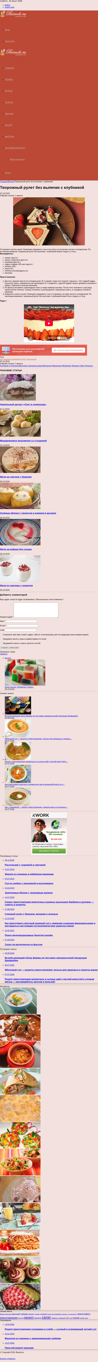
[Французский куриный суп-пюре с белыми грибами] (18, 1013)
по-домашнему (72, 1314)
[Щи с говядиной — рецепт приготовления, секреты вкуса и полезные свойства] (18, 805)
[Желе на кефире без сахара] (20, 545)
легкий (49, 1314)
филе (86, 1318)
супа (70, 1318)
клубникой (15, 359)
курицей (43, 1314)
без (1, 359)
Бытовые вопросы (15, 148)
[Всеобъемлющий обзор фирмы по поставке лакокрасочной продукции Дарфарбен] (18, 714)
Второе (9, 91)
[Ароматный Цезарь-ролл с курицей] (20, 1094)
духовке (37, 1314)
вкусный (16, 1314)
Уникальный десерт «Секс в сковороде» (23, 404)
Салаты (9, 102)
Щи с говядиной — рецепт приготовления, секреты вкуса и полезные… (36, 807)
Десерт (9, 125)
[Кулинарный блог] (13, 16)
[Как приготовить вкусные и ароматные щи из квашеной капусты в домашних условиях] (18, 782)
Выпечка (9, 137)
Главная (3, 182)
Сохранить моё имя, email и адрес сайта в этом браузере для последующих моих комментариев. (46, 635)
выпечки (7, 359)
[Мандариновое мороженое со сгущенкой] (20, 436)
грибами (24, 1314)
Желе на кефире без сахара (16, 549)
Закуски (9, 114)
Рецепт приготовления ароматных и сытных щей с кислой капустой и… (36, 762)
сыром (76, 1318)
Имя (2, 621)
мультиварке (56, 1314)
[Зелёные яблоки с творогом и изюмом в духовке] (20, 508)
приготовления (9, 1317)
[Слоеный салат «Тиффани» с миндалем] (20, 1309)
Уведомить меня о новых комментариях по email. (25, 639)
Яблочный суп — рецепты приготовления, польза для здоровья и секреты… (38, 739)
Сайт (2, 630)
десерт (31, 1314)
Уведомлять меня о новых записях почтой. (22, 643)
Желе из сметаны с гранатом (16, 585)
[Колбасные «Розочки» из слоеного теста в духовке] (20, 1282)
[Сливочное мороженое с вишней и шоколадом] (20, 1202)
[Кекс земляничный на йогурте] (20, 1228)
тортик (82, 1318)
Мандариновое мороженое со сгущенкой (23, 440)
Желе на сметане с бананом (16, 477)
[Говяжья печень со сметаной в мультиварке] (20, 1121)
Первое (9, 80)
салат (46, 1317)
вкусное (8, 1314)
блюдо (2, 1314)
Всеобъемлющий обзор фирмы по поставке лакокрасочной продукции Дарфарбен (41, 716)
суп (67, 1318)
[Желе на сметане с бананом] (20, 472)
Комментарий (6, 617)
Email (3, 626)
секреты (54, 1318)
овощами (64, 1314)
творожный (31, 359)
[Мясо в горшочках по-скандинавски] (20, 1067)
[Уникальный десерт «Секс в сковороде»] (18, 400)
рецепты (37, 1318)
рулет (23, 359)
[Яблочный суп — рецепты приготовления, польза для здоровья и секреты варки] (18, 737)
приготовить (83, 1314)
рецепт (29, 1317)
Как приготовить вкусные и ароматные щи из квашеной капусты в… (35, 784)
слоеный (61, 1318)
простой (21, 1318)
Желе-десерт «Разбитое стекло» (19, 687)
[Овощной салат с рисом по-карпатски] (20, 1175)
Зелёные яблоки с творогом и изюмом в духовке (28, 513)
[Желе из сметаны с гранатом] (20, 581)
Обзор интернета (17, 159)
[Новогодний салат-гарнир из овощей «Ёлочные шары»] (20, 1148)
